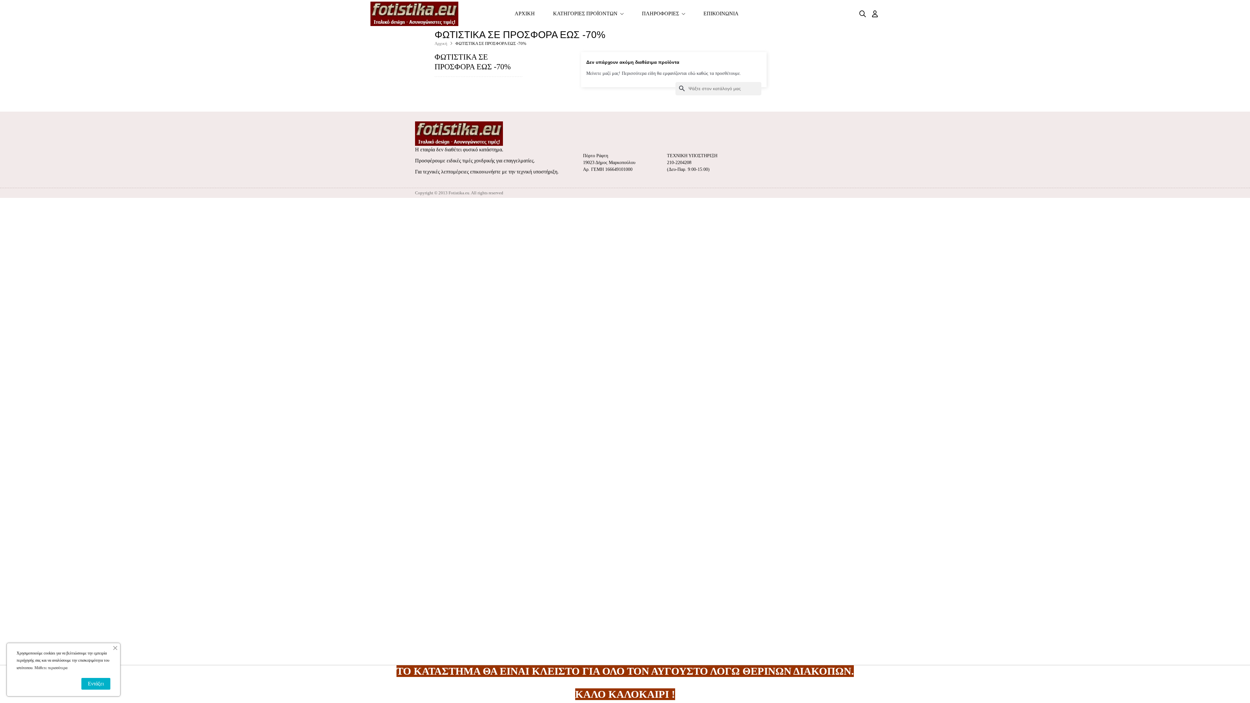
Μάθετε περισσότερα (51, 668)
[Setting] (875, 14)
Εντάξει (96, 683)
